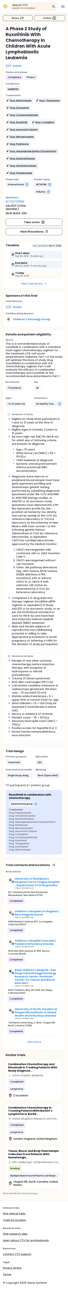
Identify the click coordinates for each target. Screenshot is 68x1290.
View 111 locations (31, 231)
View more (34, 1042)
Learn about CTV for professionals (26, 1240)
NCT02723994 (15, 201)
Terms (7, 1274)
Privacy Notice (12, 1268)
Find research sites (15, 1234)
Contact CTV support (17, 1254)
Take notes (32, 222)
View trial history (32, 283)
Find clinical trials (14, 1213)
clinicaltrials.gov (30, 1193)
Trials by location (14, 1220)
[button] (13, 89)
